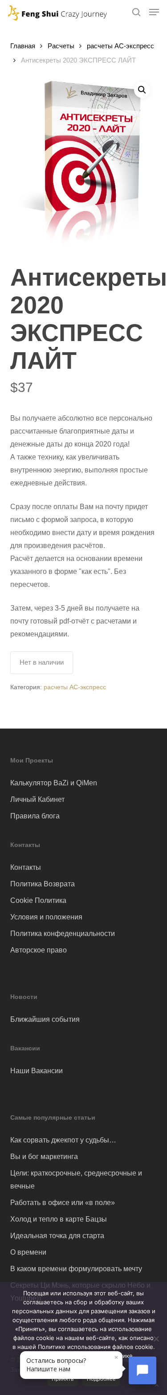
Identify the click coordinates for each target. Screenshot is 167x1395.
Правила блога (35, 816)
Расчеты (61, 46)
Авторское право (38, 950)
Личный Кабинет (37, 799)
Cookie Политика (38, 900)
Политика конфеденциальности (62, 933)
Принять (62, 1379)
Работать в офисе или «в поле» (62, 1202)
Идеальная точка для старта (57, 1235)
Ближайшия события (45, 1019)
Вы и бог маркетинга (44, 1156)
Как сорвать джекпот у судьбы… (63, 1140)
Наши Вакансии (36, 1071)
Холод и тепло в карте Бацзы (58, 1219)
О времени (28, 1252)
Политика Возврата (42, 884)
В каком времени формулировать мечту (76, 1269)
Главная (22, 46)
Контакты (25, 867)
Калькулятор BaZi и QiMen (53, 783)
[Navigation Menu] (154, 12)
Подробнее (101, 1379)
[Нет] (155, 1338)
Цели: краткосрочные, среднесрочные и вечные (76, 1179)
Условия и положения (46, 917)
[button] (142, 90)
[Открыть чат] (142, 1370)
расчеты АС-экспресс (120, 46)
